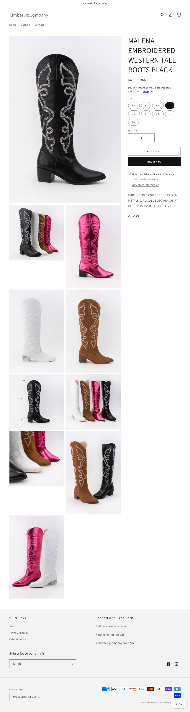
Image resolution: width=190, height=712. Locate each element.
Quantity (132, 130)
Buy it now (154, 161)
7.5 (134, 113)
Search (13, 626)
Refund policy (17, 639)
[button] (162, 15)
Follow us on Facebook (111, 626)
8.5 (158, 113)
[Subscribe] (72, 663)
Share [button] (135, 215)
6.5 (158, 105)
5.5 (134, 105)
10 (133, 122)
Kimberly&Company (153, 702)
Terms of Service (19, 632)
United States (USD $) (24, 696)
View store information (145, 185)
